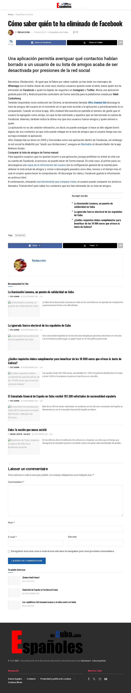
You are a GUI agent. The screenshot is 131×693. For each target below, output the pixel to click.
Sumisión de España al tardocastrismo (40, 589)
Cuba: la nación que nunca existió (27, 430)
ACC (17, 660)
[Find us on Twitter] (94, 679)
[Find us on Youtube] (105, 679)
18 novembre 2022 (31, 594)
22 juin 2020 (29, 581)
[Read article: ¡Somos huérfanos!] (14, 580)
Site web (72, 537)
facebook (20, 235)
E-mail (12, 537)
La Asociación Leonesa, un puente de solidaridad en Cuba (93, 205)
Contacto (31, 678)
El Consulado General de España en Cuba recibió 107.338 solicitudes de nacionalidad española (62, 396)
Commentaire (16, 482)
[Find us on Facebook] (88, 679)
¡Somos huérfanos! (31, 577)
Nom (11, 522)
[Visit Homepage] (65, 5)
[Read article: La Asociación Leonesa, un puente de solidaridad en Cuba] (24, 309)
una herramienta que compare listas (56, 181)
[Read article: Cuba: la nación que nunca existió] (24, 447)
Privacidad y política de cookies (55, 678)
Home (10, 14)
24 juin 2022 (29, 606)
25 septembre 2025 (30, 297)
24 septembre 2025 (30, 367)
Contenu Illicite (15, 682)
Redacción (24, 32)
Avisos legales (15, 678)
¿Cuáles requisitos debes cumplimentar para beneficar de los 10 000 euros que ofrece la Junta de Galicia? (97, 223)
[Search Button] (121, 5)
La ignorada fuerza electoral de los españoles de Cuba (98, 213)
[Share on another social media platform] (120, 42)
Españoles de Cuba (24, 14)
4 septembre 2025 (40, 434)
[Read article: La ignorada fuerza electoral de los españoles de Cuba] (24, 342)
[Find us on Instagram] (100, 679)
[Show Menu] (9, 5)
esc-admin (14, 297)
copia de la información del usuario (46, 165)
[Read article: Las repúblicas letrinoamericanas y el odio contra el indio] (14, 605)
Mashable (86, 144)
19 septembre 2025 (30, 401)
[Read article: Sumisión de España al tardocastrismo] (14, 592)
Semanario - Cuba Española (93, 660)
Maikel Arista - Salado (20, 434)
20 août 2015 (40, 32)
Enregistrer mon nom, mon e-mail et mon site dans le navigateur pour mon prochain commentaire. (63, 551)
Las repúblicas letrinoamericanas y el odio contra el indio (49, 602)
